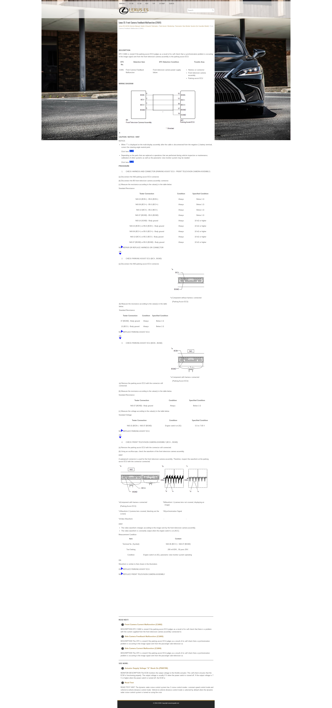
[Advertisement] (166, 40)
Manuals (122, 3)
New (147, 3)
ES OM (131, 3)
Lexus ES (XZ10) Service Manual (129, 26)
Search (171, 3)
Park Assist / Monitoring (166, 26)
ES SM (139, 3)
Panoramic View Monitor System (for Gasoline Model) (192, 26)
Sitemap (162, 3)
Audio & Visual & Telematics (149, 26)
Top (153, 3)
